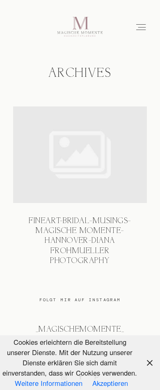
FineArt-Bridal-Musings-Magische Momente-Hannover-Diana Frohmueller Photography (80, 191)
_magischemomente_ (80, 329)
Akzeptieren (110, 383)
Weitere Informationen (48, 383)
